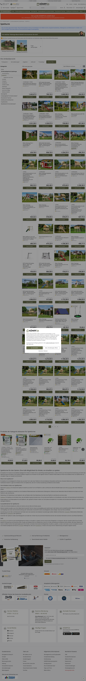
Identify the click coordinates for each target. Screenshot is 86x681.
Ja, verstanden (34, 348)
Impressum (45, 350)
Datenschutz (41, 350)
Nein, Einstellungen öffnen (51, 348)
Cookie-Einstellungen (50, 342)
